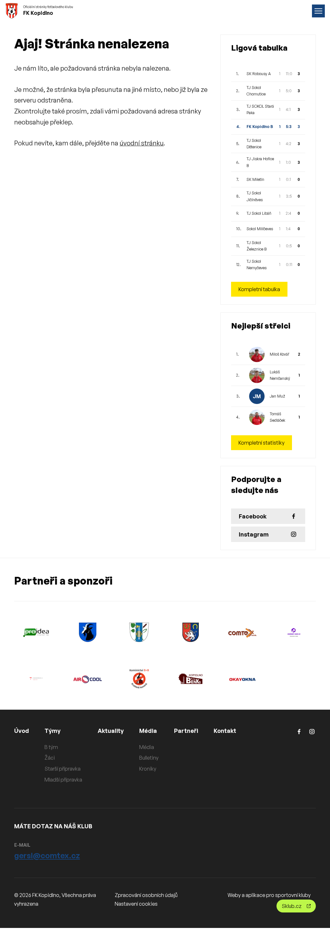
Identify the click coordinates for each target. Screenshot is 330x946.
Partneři (186, 730)
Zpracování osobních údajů (146, 895)
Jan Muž (277, 396)
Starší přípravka (62, 768)
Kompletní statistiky (261, 442)
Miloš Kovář (279, 354)
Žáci (49, 757)
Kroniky (147, 768)
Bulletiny (149, 757)
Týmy (52, 730)
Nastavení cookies (136, 904)
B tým (51, 747)
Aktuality (111, 730)
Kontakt (225, 730)
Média (148, 730)
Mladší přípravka (63, 779)
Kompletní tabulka (259, 289)
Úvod (21, 730)
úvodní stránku (142, 143)
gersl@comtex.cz (47, 855)
